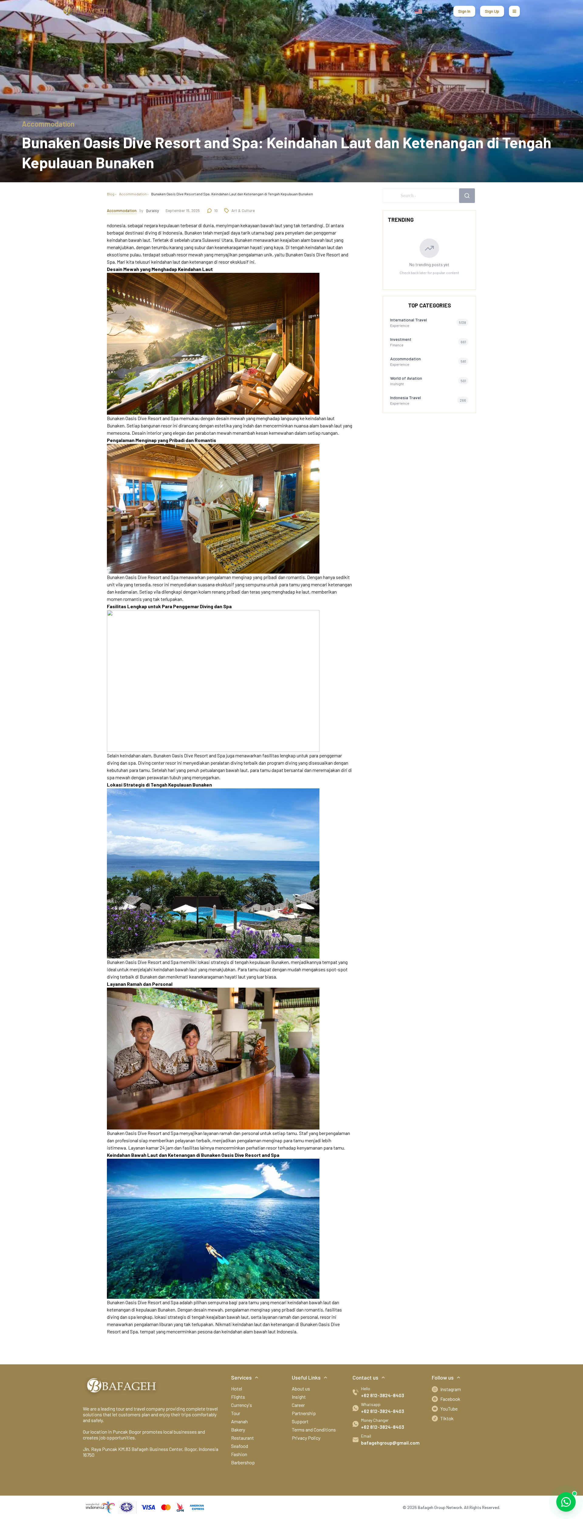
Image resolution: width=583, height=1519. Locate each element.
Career (298, 1405)
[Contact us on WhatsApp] (566, 1502)
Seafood (239, 1446)
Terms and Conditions (314, 1429)
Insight (299, 1397)
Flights (238, 1397)
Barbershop (243, 1462)
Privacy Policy (306, 1438)
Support (300, 1421)
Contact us (365, 1377)
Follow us (443, 1377)
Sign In (464, 11)
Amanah (239, 1421)
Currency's (241, 1405)
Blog (110, 194)
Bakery (238, 1429)
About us (301, 1388)
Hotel (236, 1388)
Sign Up (492, 11)
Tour (235, 1413)
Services (241, 1377)
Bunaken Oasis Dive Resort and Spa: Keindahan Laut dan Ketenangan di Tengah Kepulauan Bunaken (232, 194)
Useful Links (306, 1377)
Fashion (239, 1454)
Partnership (304, 1413)
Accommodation (133, 194)
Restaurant (242, 1438)
